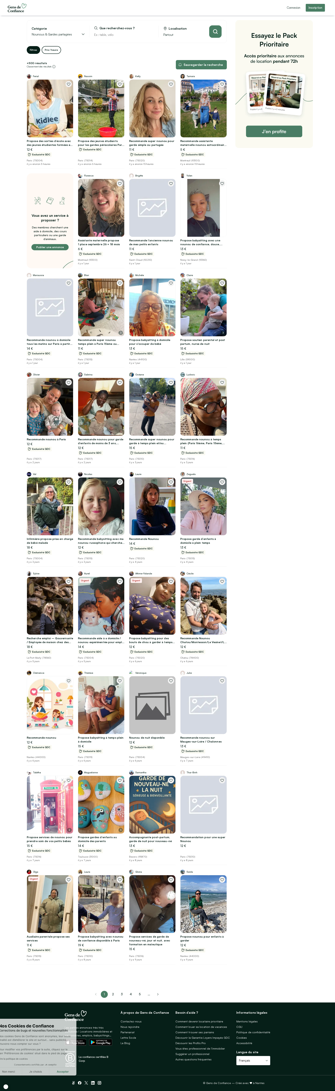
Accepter (72, 1071)
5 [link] (140, 994)
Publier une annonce (50, 247)
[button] (5, 1086)
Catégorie (39, 28)
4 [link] (131, 994)
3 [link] (122, 994)
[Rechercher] (215, 31)
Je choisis (44, 1071)
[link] (157, 994)
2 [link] (113, 994)
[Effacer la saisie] (151, 34)
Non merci (17, 1071)
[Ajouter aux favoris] (69, 84)
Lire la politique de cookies (22, 1058)
